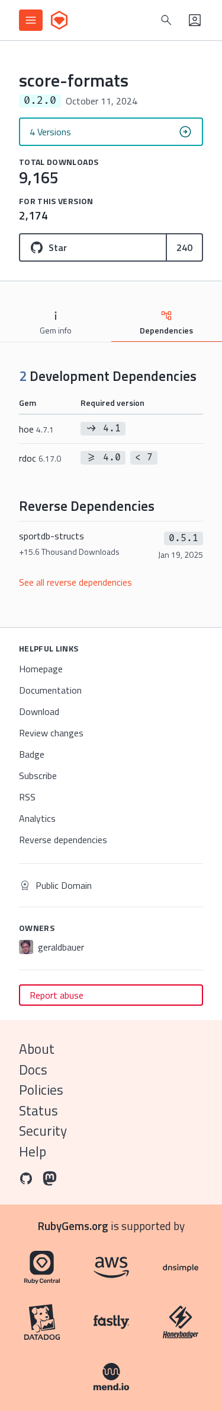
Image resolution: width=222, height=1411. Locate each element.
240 (184, 247)
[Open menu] (31, 20)
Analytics (37, 818)
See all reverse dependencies (75, 582)
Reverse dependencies (63, 839)
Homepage (41, 669)
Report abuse (56, 995)
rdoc (40, 458)
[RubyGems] (59, 20)
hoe (36, 429)
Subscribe (38, 775)
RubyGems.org (73, 1225)
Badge (31, 754)
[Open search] (166, 20)
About (36, 1048)
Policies (41, 1089)
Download (39, 711)
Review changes (51, 733)
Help (32, 1151)
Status (38, 1110)
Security (43, 1130)
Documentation (50, 690)
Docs (33, 1069)
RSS (27, 797)
